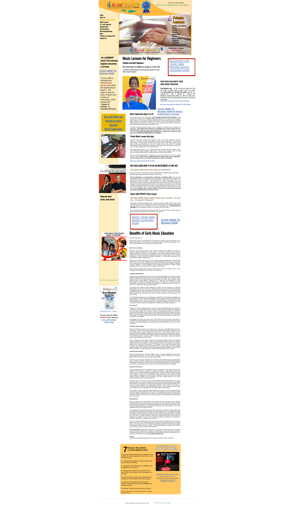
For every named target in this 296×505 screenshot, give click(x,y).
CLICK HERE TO (170, 220)
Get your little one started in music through (113, 120)
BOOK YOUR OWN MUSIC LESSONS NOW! (143, 220)
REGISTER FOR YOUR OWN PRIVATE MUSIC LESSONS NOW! (179, 66)
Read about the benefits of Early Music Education (174, 101)
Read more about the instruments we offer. (142, 161)
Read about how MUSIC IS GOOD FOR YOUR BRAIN (175, 104)
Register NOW (169, 222)
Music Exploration (113, 129)
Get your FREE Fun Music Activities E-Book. (109, 321)
